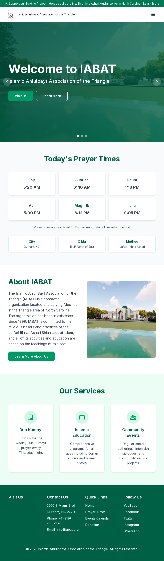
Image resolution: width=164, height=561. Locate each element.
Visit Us (21, 96)
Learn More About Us (31, 356)
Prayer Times (95, 512)
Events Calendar (97, 518)
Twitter (129, 518)
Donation (92, 525)
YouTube (130, 505)
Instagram (131, 525)
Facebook (131, 512)
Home (89, 505)
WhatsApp (132, 531)
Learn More (151, 3)
